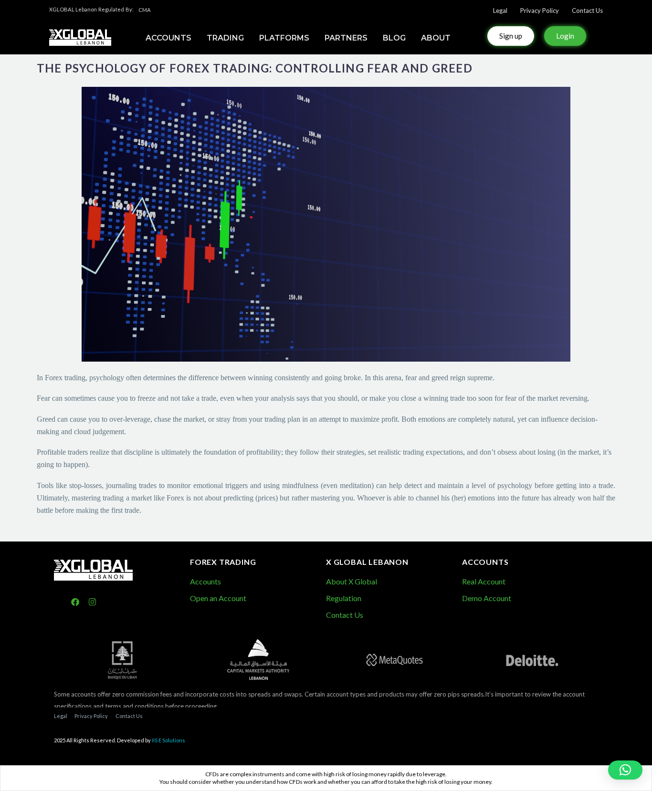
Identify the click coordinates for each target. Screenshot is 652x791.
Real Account (483, 581)
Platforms (284, 37)
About (436, 37)
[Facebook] (75, 602)
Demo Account (486, 598)
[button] (625, 770)
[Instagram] (92, 602)
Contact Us (587, 10)
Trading (225, 37)
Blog (394, 37)
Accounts (205, 581)
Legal (500, 10)
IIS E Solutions (168, 740)
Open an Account (218, 598)
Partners (346, 37)
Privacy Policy (539, 10)
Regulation (343, 598)
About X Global (351, 581)
